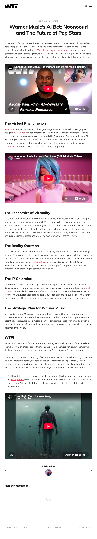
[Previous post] (6, 470)
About (38, 527)
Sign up (58, 527)
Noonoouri (10, 129)
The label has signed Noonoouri (52, 50)
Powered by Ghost (85, 527)
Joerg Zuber (19, 132)
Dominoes (10, 146)
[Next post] (90, 470)
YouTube (48, 527)
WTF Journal (17, 379)
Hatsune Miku (39, 261)
